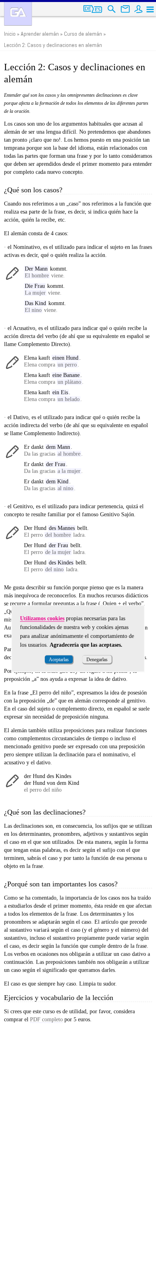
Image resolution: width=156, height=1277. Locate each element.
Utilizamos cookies (42, 618)
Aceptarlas (59, 659)
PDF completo (46, 1019)
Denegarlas (97, 659)
